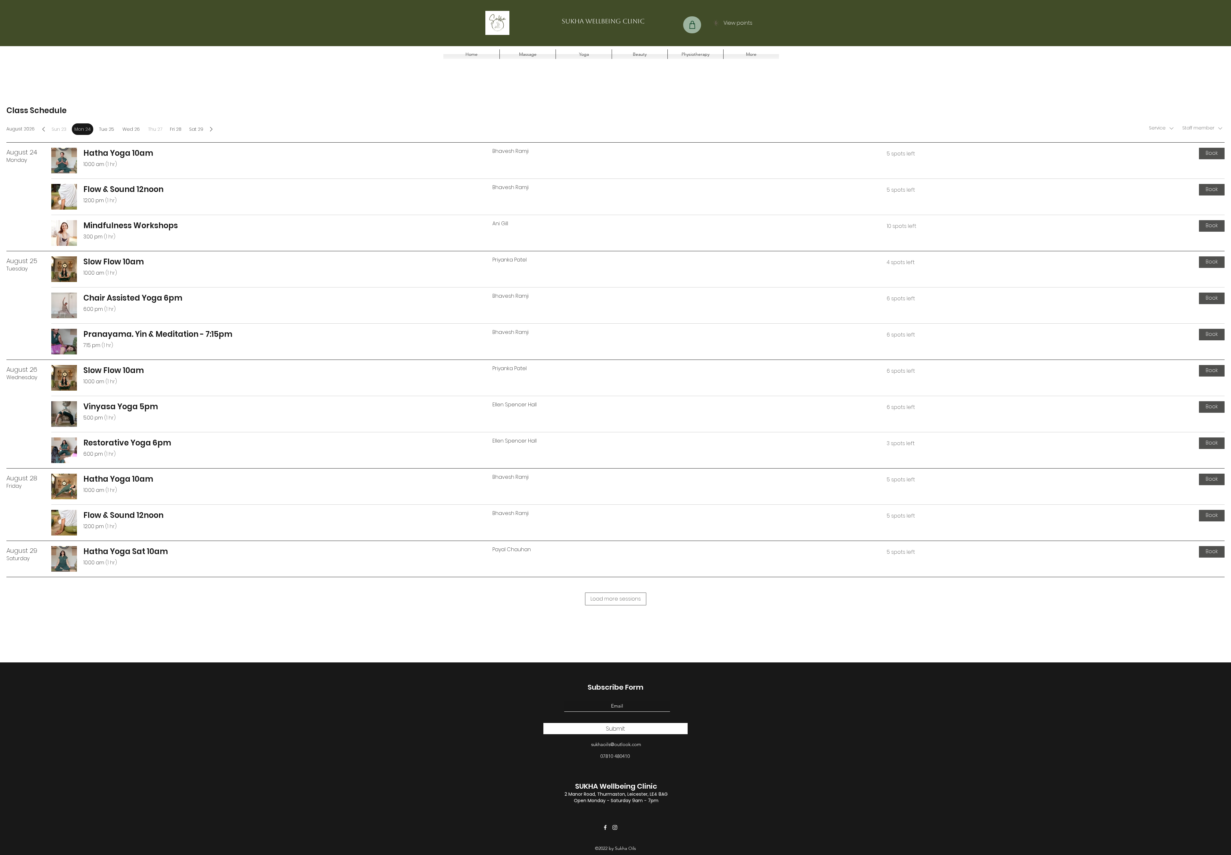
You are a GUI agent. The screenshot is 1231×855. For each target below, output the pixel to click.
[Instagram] (615, 827)
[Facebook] (605, 827)
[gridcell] (82, 129)
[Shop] (692, 24)
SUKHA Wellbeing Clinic (616, 786)
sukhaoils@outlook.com (616, 744)
